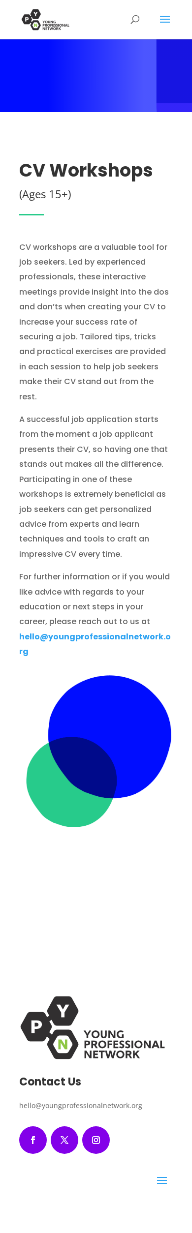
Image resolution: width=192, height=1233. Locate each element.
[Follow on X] (64, 1140)
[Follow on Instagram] (96, 1140)
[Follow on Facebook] (33, 1140)
